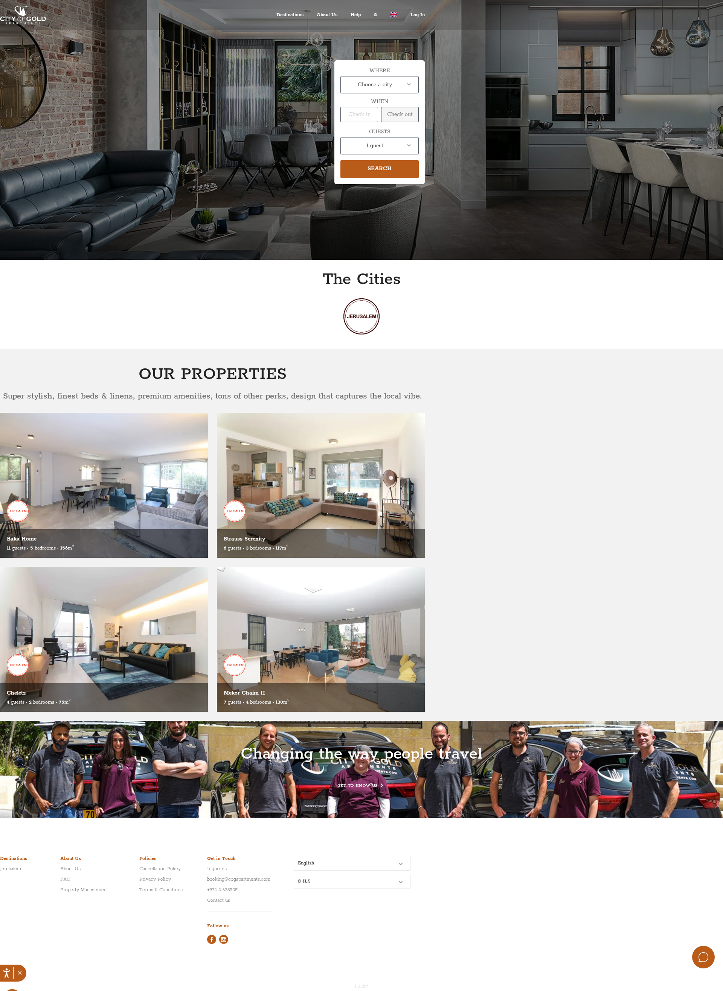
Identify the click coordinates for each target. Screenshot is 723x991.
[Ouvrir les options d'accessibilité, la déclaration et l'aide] (6, 973)
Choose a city (375, 84)
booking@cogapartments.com (238, 879)
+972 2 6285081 (223, 890)
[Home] (28, 15)
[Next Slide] (193, 483)
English (306, 863)
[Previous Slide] (8, 485)
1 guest (374, 145)
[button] (19, 973)
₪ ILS (304, 881)
